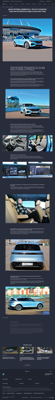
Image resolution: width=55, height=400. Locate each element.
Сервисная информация (28, 393)
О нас (51, 383)
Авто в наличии (5, 379)
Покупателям (21, 383)
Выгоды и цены (19, 393)
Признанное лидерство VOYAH (38, 393)
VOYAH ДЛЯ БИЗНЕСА (18, 379)
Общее (4, 393)
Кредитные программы (10, 393)
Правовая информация (25, 397)
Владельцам (37, 383)
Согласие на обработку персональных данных (36, 397)
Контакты (30, 379)
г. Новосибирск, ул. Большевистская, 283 (16, 1)
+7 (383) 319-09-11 (47, 374)
